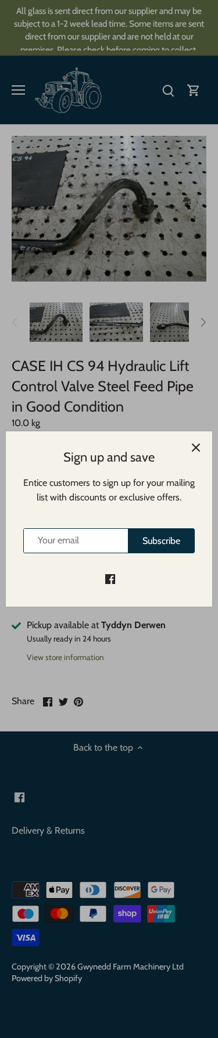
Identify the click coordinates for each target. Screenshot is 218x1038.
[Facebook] (110, 578)
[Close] (196, 447)
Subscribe (161, 540)
